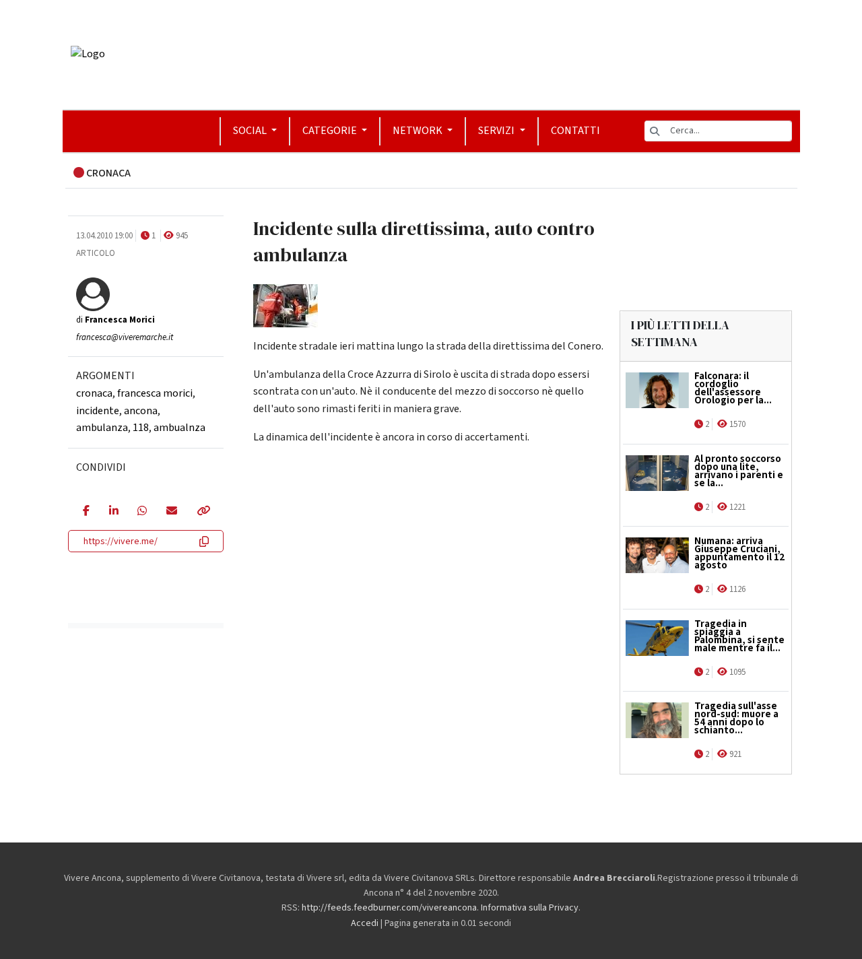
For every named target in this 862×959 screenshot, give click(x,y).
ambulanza (102, 427)
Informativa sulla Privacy (529, 908)
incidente (97, 410)
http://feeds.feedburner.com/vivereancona (389, 908)
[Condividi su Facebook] (86, 511)
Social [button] (251, 130)
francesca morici (155, 393)
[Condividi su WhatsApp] (142, 511)
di (115, 320)
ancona (141, 410)
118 (141, 427)
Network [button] (418, 130)
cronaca (94, 393)
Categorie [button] (330, 130)
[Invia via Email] (171, 511)
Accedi (364, 923)
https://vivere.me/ (121, 541)
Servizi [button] (497, 130)
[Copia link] (203, 511)
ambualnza (179, 427)
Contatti (575, 130)
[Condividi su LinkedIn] (113, 511)
